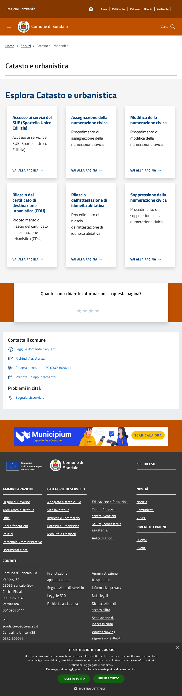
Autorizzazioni (102, 538)
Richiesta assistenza (62, 603)
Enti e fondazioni (15, 525)
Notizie (141, 502)
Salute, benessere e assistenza (106, 527)
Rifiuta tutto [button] (108, 678)
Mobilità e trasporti (61, 533)
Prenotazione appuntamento (58, 576)
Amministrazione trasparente (105, 576)
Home (9, 45)
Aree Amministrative (18, 510)
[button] (91, 688)
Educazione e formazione (110, 501)
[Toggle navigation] (9, 26)
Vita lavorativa (58, 510)
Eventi (141, 547)
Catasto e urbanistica (63, 525)
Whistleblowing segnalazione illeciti (106, 635)
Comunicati (145, 510)
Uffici (6, 518)
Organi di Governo (16, 502)
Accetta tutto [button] (74, 678)
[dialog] (91, 669)
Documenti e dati (15, 549)
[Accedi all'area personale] (91, 9)
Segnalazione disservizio (65, 587)
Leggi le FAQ (56, 595)
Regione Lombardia (21, 9)
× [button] (177, 647)
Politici (8, 533)
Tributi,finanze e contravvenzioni (104, 513)
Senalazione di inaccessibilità (103, 621)
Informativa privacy (106, 587)
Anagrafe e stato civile (64, 502)
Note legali (100, 595)
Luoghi (141, 539)
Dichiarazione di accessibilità (104, 606)
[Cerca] (172, 26)
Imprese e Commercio (63, 518)
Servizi (26, 45)
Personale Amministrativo (22, 541)
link (133, 669)
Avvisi (141, 518)
